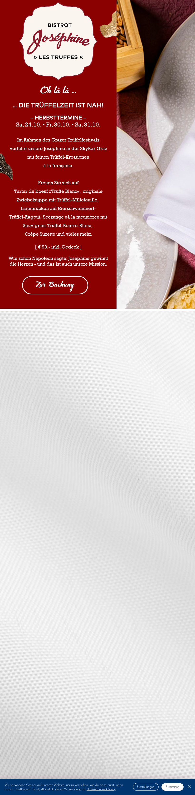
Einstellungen (146, 787)
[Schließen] (189, 787)
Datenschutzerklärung (101, 789)
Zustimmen (173, 787)
